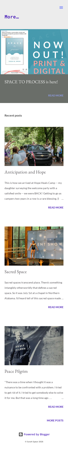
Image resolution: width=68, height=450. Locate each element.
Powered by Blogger (36, 434)
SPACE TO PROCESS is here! (31, 82)
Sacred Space (16, 271)
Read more (55, 95)
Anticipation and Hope (25, 172)
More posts (55, 420)
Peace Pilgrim (16, 371)
